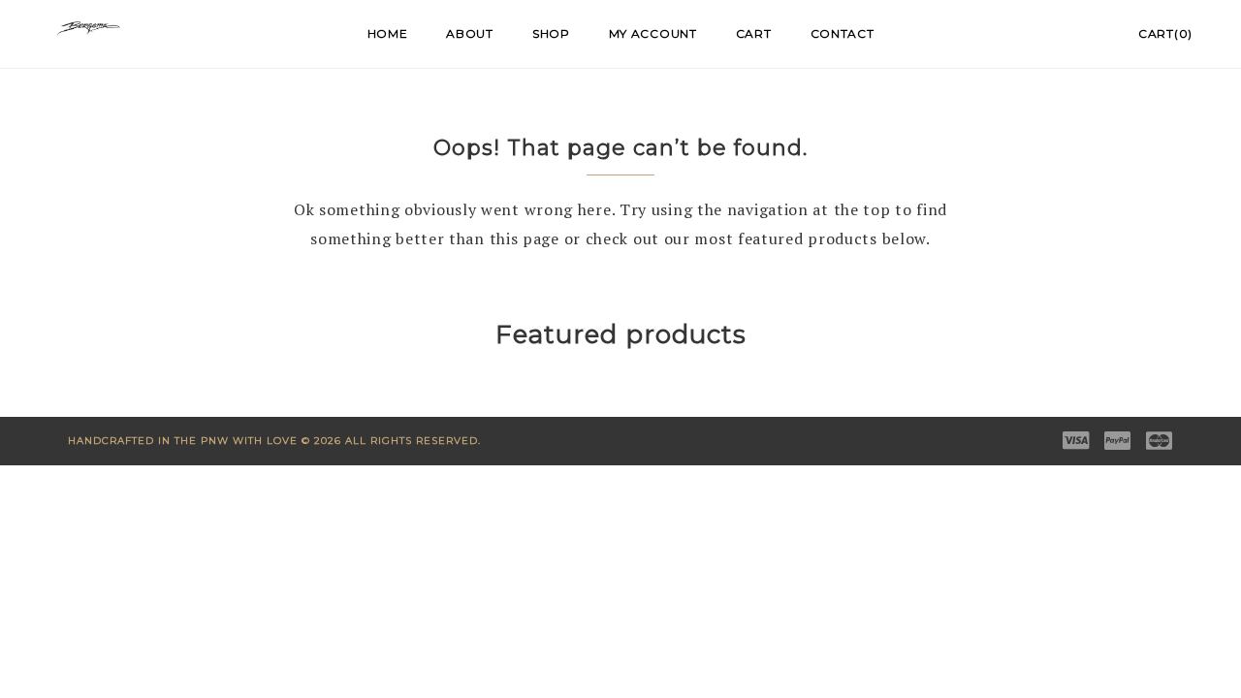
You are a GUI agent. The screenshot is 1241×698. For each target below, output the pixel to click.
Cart (754, 33)
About (469, 33)
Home (387, 33)
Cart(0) (1165, 33)
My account (653, 33)
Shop (551, 33)
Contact (843, 33)
